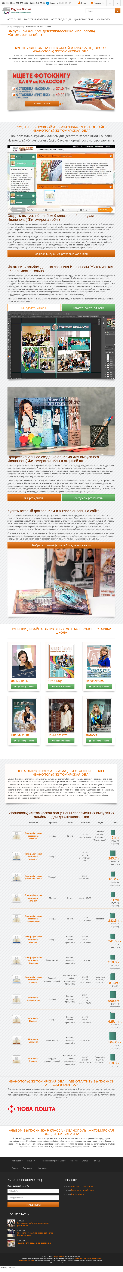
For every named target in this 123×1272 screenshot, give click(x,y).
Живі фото (103, 19)
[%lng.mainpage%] (15, 26)
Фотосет (91, 735)
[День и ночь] (24, 661)
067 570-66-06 (22, 2)
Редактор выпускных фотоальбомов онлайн (61, 254)
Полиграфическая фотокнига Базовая (33, 835)
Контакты (42, 1168)
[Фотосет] (99, 715)
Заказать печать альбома (89, 308)
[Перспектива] (99, 661)
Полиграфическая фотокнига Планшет (33, 979)
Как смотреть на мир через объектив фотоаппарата (35, 1233)
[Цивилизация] (24, 715)
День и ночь (19, 680)
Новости (73, 1160)
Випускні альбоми (36, 19)
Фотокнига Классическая (33, 999)
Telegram (53, 2)
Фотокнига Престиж (33, 1020)
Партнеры (27, 1168)
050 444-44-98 (8, 2)
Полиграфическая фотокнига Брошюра (33, 960)
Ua (110, 2)
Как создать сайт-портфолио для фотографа (33, 1223)
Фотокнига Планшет (33, 1060)
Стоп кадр (55, 680)
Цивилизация (20, 735)
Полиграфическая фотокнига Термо (33, 877)
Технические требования (52, 1160)
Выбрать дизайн (34, 498)
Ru (117, 2)
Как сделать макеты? (34, 308)
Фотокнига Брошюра (33, 1040)
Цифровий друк (83, 19)
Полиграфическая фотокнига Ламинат (33, 856)
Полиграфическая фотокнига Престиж (33, 939)
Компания (16, 1160)
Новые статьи (18, 1214)
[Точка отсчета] (61, 715)
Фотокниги (14, 19)
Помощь (97, 1160)
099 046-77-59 (38, 2)
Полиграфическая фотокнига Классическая (33, 919)
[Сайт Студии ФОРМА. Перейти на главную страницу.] (18, 10)
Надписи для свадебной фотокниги (34, 1241)
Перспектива (95, 680)
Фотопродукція (61, 19)
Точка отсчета (57, 735)
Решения (31, 1160)
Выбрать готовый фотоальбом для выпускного (61, 545)
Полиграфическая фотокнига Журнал (33, 898)
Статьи (85, 1160)
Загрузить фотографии (88, 498)
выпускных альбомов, (83, 1258)
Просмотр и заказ (25, 686)
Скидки (15, 1168)
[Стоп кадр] (61, 661)
